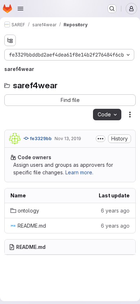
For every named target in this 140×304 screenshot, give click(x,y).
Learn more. (79, 172)
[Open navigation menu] (20, 8)
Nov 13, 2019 (68, 138)
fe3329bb (40, 138)
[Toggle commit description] (100, 138)
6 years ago (115, 210)
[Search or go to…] (112, 8)
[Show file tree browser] (10, 40)
